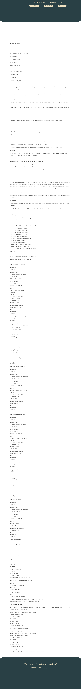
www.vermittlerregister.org (38, 141)
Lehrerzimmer (52, 2)
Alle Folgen (43, 2)
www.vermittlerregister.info (21, 141)
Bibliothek (60, 2)
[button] (14, 670)
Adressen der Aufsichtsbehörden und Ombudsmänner (41, 208)
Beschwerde (13, 200)
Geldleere (36, 2)
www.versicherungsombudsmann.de (19, 179)
